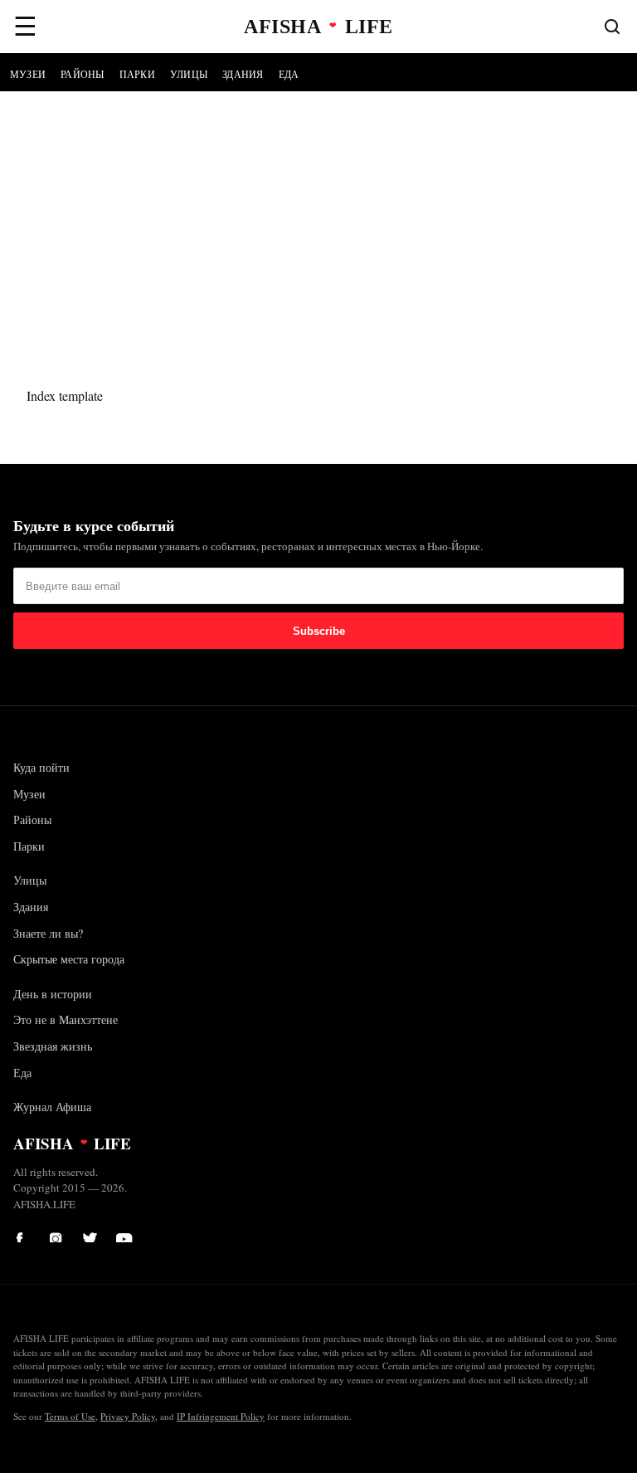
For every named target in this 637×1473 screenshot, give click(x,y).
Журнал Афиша (52, 1107)
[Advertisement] (318, 216)
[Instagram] (58, 1234)
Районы (82, 74)
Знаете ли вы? (48, 933)
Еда (289, 74)
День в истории (52, 994)
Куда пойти (41, 767)
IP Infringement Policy (221, 1416)
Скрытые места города (68, 959)
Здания (242, 74)
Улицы (188, 74)
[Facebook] (24, 1234)
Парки (137, 74)
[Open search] (612, 26)
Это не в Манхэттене (65, 1019)
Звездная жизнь (52, 1046)
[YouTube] (124, 1234)
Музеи (28, 74)
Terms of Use (70, 1416)
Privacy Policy (127, 1416)
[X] (91, 1234)
